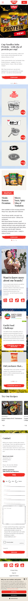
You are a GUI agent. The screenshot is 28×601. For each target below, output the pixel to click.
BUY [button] (24, 2)
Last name (7, 490)
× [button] (26, 579)
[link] (14, 2)
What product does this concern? (12, 503)
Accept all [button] (14, 591)
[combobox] (24, 579)
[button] (11, 83)
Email (5, 494)
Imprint (14, 573)
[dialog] (14, 589)
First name (7, 485)
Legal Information (14, 575)
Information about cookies (12, 588)
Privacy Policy (14, 570)
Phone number (7, 498)
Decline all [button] (14, 595)
